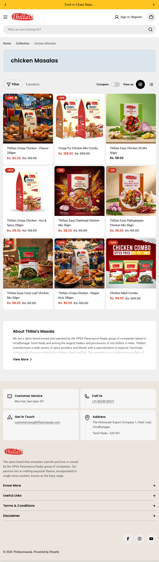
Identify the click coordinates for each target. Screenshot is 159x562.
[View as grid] (140, 84)
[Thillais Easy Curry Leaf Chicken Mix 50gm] (28, 263)
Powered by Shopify (46, 552)
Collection (22, 43)
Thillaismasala (22, 552)
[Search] (150, 29)
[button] (5, 4)
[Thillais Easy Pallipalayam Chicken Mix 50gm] (131, 191)
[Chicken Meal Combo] (131, 263)
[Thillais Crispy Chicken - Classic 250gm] (28, 119)
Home (7, 43)
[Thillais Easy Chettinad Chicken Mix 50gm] (79, 191)
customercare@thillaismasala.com (37, 422)
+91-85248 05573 (103, 401)
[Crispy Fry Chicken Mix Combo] (79, 119)
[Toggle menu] (5, 17)
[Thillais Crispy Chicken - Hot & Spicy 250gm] (28, 191)
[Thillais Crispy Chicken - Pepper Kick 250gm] (79, 263)
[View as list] (151, 84)
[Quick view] (47, 102)
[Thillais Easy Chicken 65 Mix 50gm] (131, 119)
